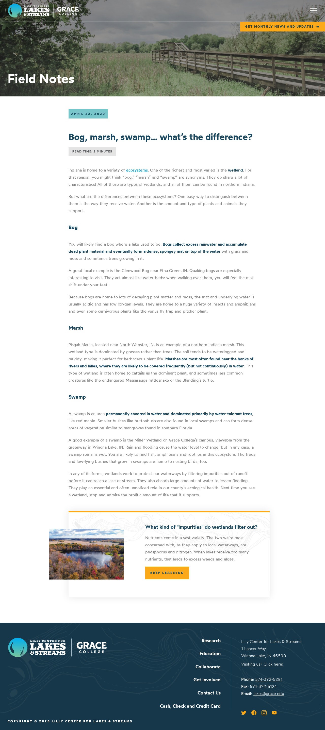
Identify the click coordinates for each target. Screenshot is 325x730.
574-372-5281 (268, 679)
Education (210, 653)
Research (211, 640)
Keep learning (167, 573)
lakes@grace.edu (268, 693)
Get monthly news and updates (279, 26)
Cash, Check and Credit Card (190, 706)
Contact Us (209, 693)
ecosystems (137, 170)
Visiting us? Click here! (262, 664)
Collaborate (208, 667)
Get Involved (207, 680)
